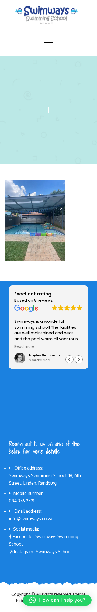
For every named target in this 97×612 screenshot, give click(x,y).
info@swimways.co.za (30, 518)
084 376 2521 (21, 501)
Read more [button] (24, 346)
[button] (79, 359)
